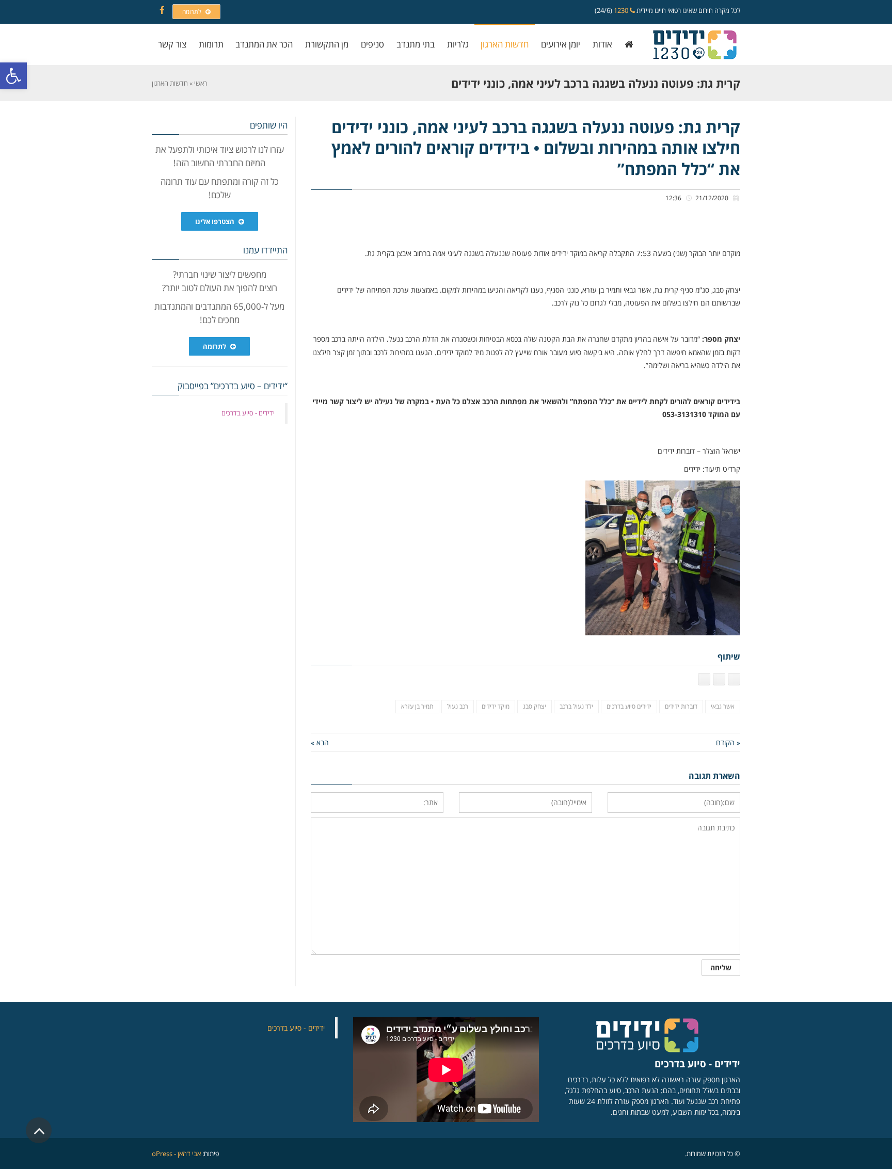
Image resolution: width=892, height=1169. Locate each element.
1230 (622, 10)
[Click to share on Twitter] (719, 679)
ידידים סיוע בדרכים (629, 706)
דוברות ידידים (681, 706)
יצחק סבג (534, 706)
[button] (13, 75)
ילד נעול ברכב (576, 706)
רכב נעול (457, 706)
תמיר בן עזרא (417, 706)
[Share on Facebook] (734, 679)
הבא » (320, 742)
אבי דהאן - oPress (176, 1153)
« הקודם (728, 742)
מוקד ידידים (495, 706)
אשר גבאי (723, 706)
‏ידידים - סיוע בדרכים (248, 413)
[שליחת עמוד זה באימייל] (704, 679)
